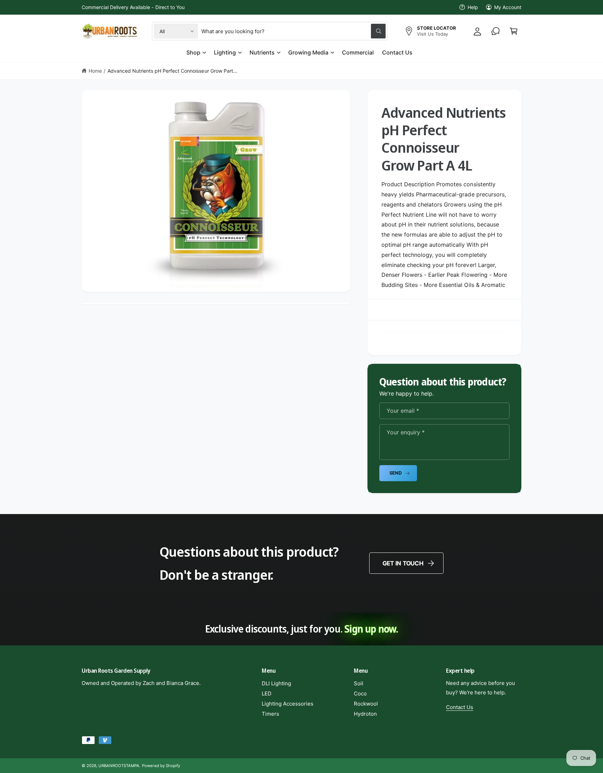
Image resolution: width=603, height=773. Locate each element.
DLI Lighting (276, 683)
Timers (270, 713)
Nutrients (262, 52)
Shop (193, 52)
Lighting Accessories (287, 703)
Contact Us (459, 707)
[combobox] (293, 31)
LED (266, 693)
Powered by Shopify (161, 765)
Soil (358, 683)
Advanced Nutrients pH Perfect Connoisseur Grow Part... (172, 71)
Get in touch (403, 563)
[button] (514, 31)
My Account (507, 7)
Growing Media (308, 52)
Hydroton (365, 713)
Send (395, 473)
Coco (360, 693)
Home (95, 71)
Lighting (225, 52)
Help (473, 7)
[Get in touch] (495, 31)
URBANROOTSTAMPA (118, 765)
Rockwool (366, 703)
